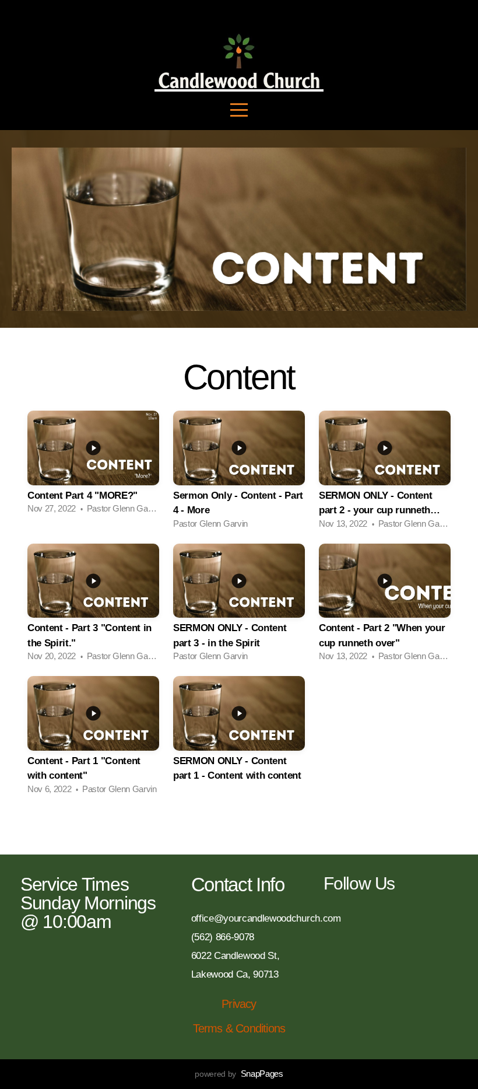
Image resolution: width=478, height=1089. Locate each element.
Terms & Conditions (239, 1028)
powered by (239, 1074)
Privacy (239, 1003)
